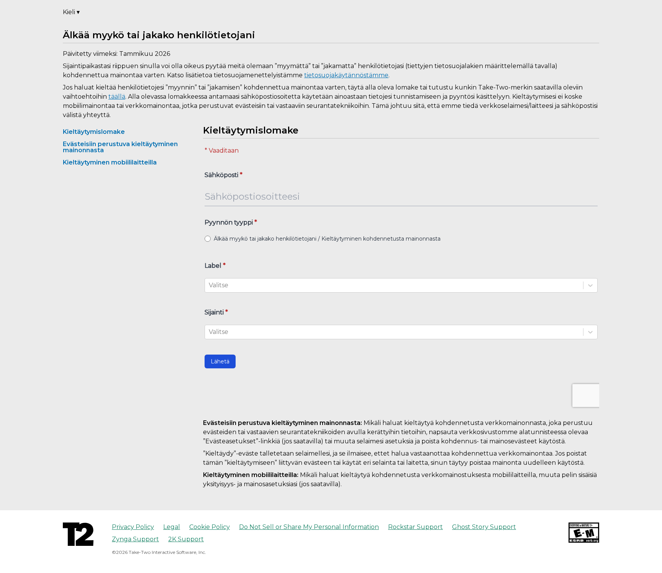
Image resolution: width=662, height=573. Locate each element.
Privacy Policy (133, 527)
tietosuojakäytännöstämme (346, 75)
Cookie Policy (209, 527)
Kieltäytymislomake (94, 131)
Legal (171, 527)
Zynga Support (135, 539)
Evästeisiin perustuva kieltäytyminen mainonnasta (120, 147)
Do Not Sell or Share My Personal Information (309, 527)
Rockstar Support (415, 527)
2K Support (186, 539)
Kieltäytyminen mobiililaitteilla (110, 162)
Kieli (71, 12)
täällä (116, 96)
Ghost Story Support (484, 527)
